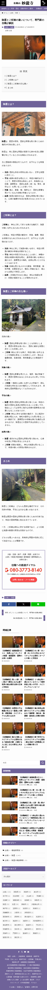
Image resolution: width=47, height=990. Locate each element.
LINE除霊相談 (25, 982)
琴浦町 (40, 896)
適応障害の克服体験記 (15, 968)
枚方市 (6, 921)
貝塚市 (6, 933)
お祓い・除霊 (9, 27)
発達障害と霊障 (36, 976)
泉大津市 (18, 925)
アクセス (34, 982)
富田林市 (7, 917)
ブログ (38, 979)
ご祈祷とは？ (13, 80)
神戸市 (6, 908)
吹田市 (26, 908)
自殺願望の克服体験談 (28, 962)
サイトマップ (14, 982)
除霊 (6, 904)
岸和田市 (29, 912)
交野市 (16, 908)
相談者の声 (15, 962)
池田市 (26, 921)
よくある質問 (24, 979)
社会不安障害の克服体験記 (32, 971)
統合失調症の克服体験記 (31, 968)
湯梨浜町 (17, 900)
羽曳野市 (7, 929)
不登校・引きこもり (11, 959)
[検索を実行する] (42, 762)
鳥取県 (17, 892)
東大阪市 (29, 917)
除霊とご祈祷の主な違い (18, 84)
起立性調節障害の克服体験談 (16, 965)
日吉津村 (18, 896)
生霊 (15, 904)
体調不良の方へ (37, 974)
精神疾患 (29, 956)
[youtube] (25, 952)
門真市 (16, 933)
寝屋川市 (7, 937)
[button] (9, 604)
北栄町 (6, 900)
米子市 (6, 896)
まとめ (10, 88)
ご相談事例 (21, 956)
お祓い (7, 892)
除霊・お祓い (12, 956)
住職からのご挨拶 (13, 979)
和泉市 (36, 908)
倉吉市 (37, 892)
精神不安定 (22, 959)
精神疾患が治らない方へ (23, 974)
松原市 (39, 917)
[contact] (28, 952)
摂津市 (18, 917)
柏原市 (16, 921)
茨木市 (18, 929)
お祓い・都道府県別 (14, 850)
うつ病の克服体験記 (33, 965)
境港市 (27, 892)
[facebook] (19, 952)
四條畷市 (7, 912)
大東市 (18, 912)
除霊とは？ (12, 76)
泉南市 (24, 904)
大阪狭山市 (36, 904)
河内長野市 (38, 921)
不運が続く (38, 959)
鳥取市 (38, 900)
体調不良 (36, 956)
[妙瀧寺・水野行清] (23, 3)
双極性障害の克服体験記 (14, 971)
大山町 (30, 896)
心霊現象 (31, 959)
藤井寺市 (29, 929)
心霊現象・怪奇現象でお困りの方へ (17, 976)
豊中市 (39, 929)
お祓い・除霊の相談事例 (16, 860)
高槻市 (36, 933)
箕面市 (29, 925)
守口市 (39, 925)
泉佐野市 (7, 925)
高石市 (18, 937)
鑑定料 (32, 979)
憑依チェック (9, 974)
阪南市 (26, 933)
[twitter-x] (22, 952)
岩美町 (28, 900)
